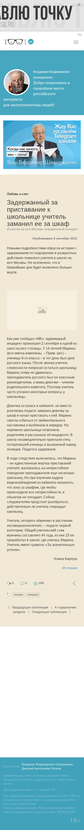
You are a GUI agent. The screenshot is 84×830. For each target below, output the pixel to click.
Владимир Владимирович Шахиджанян (47, 764)
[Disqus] (42, 691)
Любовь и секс (18, 194)
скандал (18, 595)
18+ (79, 35)
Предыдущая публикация (30, 607)
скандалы (33, 595)
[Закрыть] (79, 5)
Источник (69, 568)
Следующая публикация (50, 612)
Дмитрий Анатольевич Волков (41, 768)
